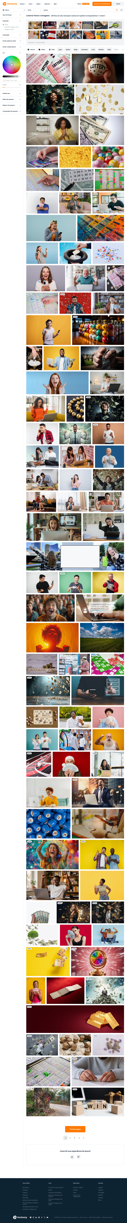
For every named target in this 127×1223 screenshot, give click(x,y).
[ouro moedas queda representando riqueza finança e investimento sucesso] (48, 690)
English (100, 1187)
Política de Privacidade (94, 1217)
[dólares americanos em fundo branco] (102, 130)
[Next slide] (121, 49)
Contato (75, 1190)
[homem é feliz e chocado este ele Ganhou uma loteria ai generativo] (75, 433)
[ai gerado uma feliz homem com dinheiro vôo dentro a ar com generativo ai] (104, 409)
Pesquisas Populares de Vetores (55, 1195)
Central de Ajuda (78, 1187)
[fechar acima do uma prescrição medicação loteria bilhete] (108, 253)
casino (117, 49)
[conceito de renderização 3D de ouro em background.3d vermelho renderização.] (75, 1019)
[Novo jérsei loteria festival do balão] (102, 637)
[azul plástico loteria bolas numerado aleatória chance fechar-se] (48, 823)
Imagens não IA (9, 29)
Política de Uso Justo (107, 1217)
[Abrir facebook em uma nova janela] (30, 1217)
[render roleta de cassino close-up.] (38, 764)
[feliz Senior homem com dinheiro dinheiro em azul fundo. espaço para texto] (109, 457)
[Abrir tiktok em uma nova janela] (42, 1217)
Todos (6, 24)
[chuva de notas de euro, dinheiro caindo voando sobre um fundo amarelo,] (48, 961)
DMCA (50, 1190)
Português (101, 1192)
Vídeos (38, 4)
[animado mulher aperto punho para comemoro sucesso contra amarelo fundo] (102, 885)
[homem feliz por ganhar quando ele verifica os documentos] (75, 582)
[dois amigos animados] (102, 854)
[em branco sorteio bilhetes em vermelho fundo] (65, 990)
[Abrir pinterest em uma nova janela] (39, 1217)
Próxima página (75, 1129)
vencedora (84, 49)
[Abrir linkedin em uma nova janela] (36, 1217)
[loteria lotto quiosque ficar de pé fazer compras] (74, 664)
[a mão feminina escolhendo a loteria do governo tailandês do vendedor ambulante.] (42, 303)
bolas (109, 49)
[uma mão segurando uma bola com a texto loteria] (98, 68)
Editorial (47, 4)
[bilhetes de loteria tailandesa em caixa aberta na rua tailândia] (48, 1071)
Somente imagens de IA (12, 27)
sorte (93, 49)
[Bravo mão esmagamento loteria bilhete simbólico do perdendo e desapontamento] (102, 358)
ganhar (68, 49)
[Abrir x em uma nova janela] (44, 1217)
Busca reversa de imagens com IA (30, 1203)
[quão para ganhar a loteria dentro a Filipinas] (115, 278)
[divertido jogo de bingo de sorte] (107, 664)
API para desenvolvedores (30, 1200)
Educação (25, 1197)
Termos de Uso (83, 1217)
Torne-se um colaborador (76, 1195)
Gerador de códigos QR (29, 1209)
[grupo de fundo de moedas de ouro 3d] (75, 157)
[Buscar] (117, 10)
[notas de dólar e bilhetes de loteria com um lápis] (77, 180)
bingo (76, 49)
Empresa (25, 1195)
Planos (79, 4)
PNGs (53, 49)
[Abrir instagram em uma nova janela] (33, 1217)
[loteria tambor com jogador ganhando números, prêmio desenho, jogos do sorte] (34, 358)
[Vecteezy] (10, 4)
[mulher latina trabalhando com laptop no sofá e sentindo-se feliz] (45, 409)
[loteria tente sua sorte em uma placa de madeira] (109, 180)
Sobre (74, 1192)
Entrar (118, 4)
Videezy (25, 1192)
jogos (60, 49)
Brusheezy (26, 1187)
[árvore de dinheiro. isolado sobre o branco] (42, 935)
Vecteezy (25, 1190)
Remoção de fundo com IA (30, 1207)
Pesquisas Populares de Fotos (55, 1199)
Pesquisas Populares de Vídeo (55, 1203)
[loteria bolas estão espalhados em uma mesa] (108, 157)
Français (100, 1197)
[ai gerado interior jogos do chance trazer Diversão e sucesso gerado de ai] (98, 330)
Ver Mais (115, 35)
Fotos (30, 4)
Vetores (22, 4)
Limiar (5, 85)
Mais (55, 4)
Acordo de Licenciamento (55, 1187)
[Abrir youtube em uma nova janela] (47, 1217)
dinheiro (101, 49)
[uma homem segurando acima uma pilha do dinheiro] (42, 203)
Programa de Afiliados (54, 1192)
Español (100, 1190)
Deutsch (100, 1195)
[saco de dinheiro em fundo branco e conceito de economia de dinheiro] (108, 1044)
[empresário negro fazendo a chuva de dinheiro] (42, 1044)
